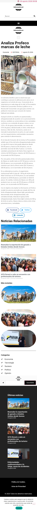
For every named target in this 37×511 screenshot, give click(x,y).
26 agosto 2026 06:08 (28, 1)
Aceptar (19, 508)
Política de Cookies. (18, 482)
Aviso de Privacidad (19, 486)
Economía (6, 52)
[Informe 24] (18, 7)
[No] (34, 504)
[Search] (34, 16)
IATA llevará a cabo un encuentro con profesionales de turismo (15, 275)
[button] (18, 23)
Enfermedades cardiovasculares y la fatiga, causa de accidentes (18, 464)
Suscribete (30, 383)
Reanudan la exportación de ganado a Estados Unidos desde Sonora (16, 246)
